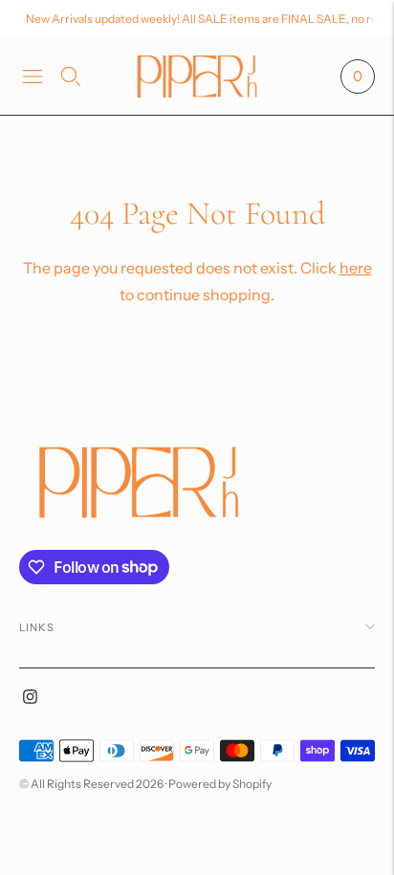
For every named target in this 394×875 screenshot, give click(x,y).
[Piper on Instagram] (30, 699)
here (355, 267)
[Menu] (32, 76)
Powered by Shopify (220, 784)
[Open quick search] (70, 76)
